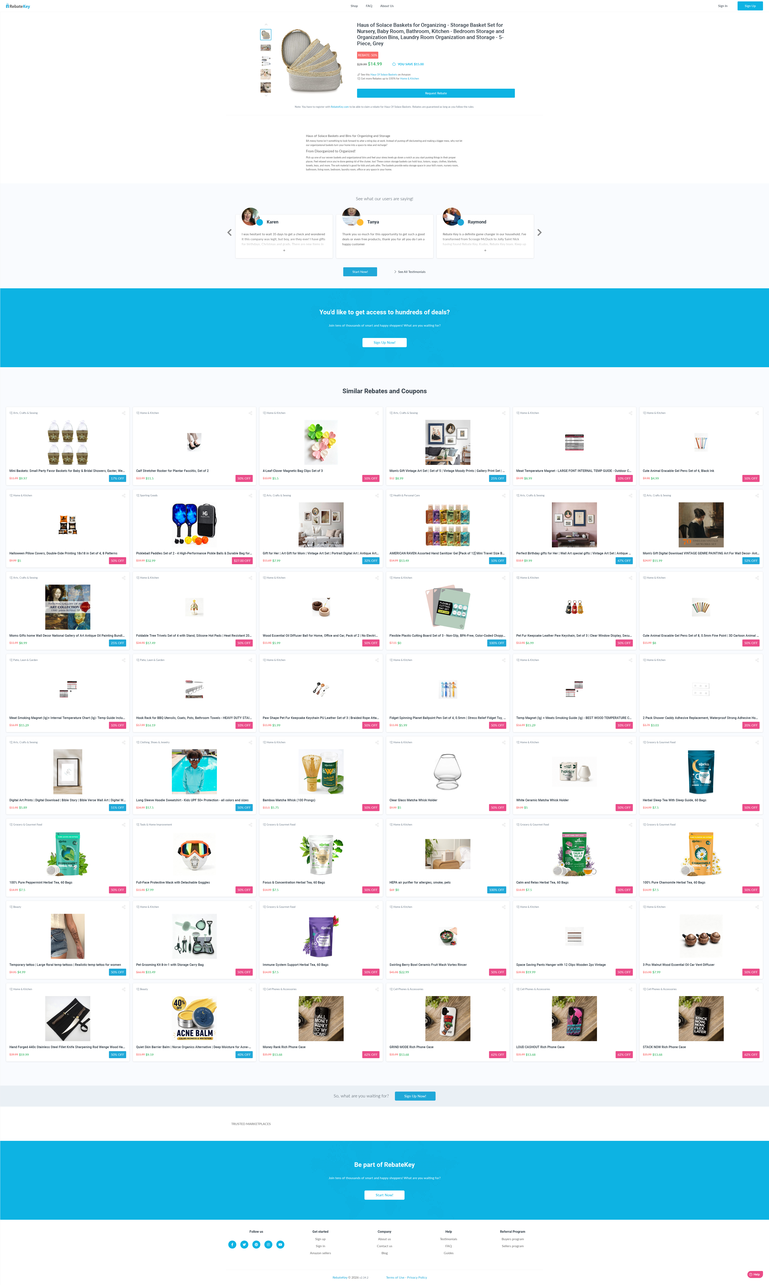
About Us (387, 6)
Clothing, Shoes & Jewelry (155, 742)
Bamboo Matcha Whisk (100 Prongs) (289, 800)
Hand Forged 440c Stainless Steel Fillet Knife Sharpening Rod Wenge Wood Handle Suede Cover (78, 1047)
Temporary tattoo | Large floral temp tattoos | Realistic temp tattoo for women (65, 965)
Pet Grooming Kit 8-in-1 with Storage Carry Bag (170, 965)
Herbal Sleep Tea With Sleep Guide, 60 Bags (674, 800)
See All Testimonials (411, 271)
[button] (123, 413)
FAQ (369, 6)
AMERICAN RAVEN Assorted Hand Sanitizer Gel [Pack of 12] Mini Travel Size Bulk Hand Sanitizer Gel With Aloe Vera (473, 553)
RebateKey (340, 1277)
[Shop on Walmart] (322, 1126)
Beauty (17, 906)
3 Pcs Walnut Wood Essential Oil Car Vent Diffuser (679, 965)
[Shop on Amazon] (367, 1126)
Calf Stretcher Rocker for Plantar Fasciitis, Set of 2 (172, 471)
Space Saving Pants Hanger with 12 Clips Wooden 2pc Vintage (561, 965)
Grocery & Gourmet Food (661, 742)
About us (384, 1239)
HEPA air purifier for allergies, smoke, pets (420, 882)
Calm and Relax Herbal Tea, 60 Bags (542, 882)
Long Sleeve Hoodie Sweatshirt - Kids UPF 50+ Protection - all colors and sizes (192, 800)
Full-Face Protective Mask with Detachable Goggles (173, 882)
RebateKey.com (340, 106)
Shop (354, 6)
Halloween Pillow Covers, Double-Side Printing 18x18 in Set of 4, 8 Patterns (63, 553)
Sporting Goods (149, 495)
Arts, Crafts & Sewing (25, 412)
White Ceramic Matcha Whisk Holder (542, 800)
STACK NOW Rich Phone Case (664, 1047)
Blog (384, 1253)
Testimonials (448, 1239)
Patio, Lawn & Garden (25, 660)
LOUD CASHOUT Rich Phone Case (540, 1047)
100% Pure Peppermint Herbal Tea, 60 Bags (40, 882)
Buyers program (513, 1239)
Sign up (320, 1239)
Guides (449, 1253)
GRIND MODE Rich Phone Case (412, 1047)
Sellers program (513, 1246)
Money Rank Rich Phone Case (284, 1047)
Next (539, 232)
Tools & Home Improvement (156, 824)
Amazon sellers (320, 1253)
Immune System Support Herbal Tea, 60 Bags (295, 965)
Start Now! (360, 271)
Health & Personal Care (406, 495)
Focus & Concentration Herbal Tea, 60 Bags (294, 882)
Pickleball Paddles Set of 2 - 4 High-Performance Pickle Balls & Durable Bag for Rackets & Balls (204, 553)
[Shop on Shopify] (500, 1126)
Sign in (320, 1246)
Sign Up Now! (385, 342)
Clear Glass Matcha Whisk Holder (413, 800)
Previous (229, 232)
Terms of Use (395, 1277)
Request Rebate (436, 93)
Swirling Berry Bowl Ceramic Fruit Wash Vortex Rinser (428, 965)
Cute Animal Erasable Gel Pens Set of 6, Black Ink (678, 471)
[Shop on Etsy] (456, 1126)
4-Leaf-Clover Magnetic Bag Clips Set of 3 (293, 471)
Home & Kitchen (409, 78)
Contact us (384, 1246)
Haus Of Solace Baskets (383, 74)
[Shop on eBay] (411, 1126)
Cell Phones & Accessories (282, 989)
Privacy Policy (417, 1277)
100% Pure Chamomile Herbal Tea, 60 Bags (674, 882)
